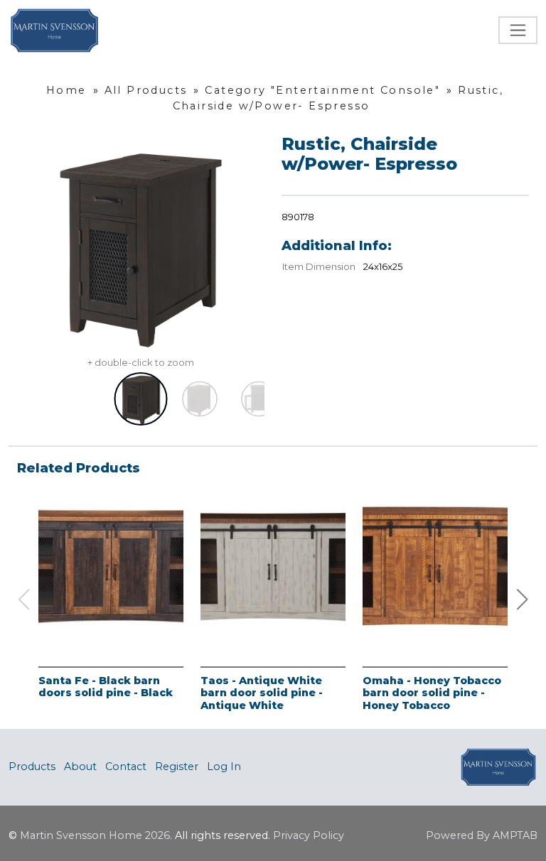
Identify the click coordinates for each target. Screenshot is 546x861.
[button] (522, 599)
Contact (125, 766)
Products (32, 766)
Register (176, 766)
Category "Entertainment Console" (322, 90)
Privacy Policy (308, 835)
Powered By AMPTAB (481, 835)
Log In (224, 766)
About (80, 766)
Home (66, 90)
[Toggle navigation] (517, 30)
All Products (146, 90)
